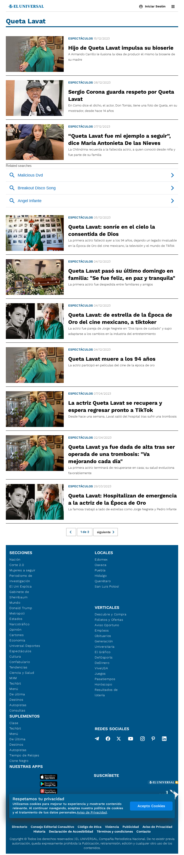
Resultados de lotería (106, 692)
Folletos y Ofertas (109, 619)
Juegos (100, 673)
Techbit (15, 683)
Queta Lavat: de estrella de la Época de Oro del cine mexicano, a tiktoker (120, 318)
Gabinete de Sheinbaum (19, 594)
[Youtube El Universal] (130, 739)
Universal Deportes (24, 645)
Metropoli (17, 613)
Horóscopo (103, 684)
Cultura (15, 656)
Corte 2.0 (16, 565)
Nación (14, 559)
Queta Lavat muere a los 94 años (112, 359)
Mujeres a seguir (22, 570)
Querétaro (103, 581)
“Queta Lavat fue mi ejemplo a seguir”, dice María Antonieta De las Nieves (119, 139)
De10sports (104, 657)
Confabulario (19, 662)
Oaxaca (101, 565)
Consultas (17, 710)
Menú (13, 689)
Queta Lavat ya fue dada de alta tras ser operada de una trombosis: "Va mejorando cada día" (121, 454)
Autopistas (17, 705)
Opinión (15, 629)
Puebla (100, 570)
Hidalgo (101, 575)
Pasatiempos (105, 679)
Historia (39, 831)
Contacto (143, 831)
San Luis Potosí (107, 586)
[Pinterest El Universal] (153, 739)
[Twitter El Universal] (118, 739)
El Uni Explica (20, 586)
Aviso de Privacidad (157, 826)
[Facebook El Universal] (108, 739)
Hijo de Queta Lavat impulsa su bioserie (120, 48)
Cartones (16, 635)
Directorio (19, 826)
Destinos (16, 699)
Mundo (14, 602)
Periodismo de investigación (20, 578)
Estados (15, 619)
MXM (13, 678)
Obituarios (103, 636)
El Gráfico (103, 652)
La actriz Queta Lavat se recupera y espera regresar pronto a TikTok (115, 406)
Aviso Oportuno (107, 625)
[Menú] (173, 6)
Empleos (102, 630)
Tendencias (18, 667)
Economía (17, 640)
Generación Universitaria (105, 643)
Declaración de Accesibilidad (71, 831)
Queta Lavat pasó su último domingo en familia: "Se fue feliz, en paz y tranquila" (121, 274)
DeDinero (102, 663)
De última (17, 694)
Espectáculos (80, 38)
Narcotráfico (19, 624)
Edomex (101, 559)
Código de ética (89, 826)
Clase (13, 723)
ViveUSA (101, 668)
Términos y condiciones (115, 831)
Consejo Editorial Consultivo (52, 826)
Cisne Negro (18, 760)
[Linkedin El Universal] (164, 739)
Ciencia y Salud (21, 672)
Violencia (112, 826)
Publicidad (131, 826)
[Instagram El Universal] (142, 739)
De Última (17, 739)
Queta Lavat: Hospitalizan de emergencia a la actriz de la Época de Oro (122, 499)
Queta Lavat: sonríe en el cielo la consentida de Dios (111, 230)
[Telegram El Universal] (97, 739)
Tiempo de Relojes (24, 755)
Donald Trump (20, 608)
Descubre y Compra (111, 614)
